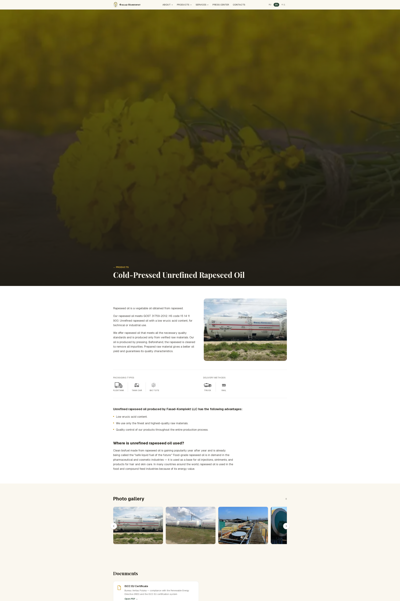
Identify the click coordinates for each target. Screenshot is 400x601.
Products (183, 4)
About (166, 4)
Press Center (220, 4)
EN (276, 4)
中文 (283, 4)
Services (201, 4)
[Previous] (114, 526)
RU (270, 4)
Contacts (239, 4)
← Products (121, 267)
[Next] (286, 526)
